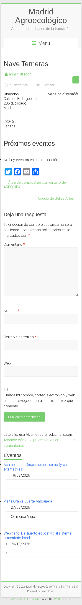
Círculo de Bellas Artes (58, 198)
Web (7, 363)
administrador (20, 74)
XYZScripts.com (63, 599)
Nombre (11, 311)
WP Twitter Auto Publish (25, 599)
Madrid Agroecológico (41, 16)
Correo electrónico (20, 337)
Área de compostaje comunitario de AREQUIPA (35, 184)
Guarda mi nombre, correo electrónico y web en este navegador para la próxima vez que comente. (39, 400)
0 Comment (48, 85)
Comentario (14, 244)
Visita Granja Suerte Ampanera (28, 501)
